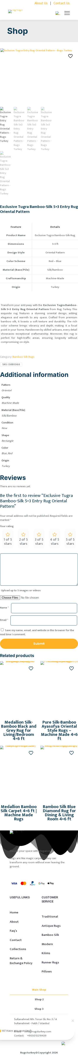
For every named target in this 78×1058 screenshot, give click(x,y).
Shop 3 (39, 1009)
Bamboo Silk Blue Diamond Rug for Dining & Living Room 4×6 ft (59, 813)
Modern (47, 944)
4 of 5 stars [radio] (54, 542)
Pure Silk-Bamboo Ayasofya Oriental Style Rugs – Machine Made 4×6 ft (59, 730)
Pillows (47, 971)
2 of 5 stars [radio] (23, 542)
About (14, 921)
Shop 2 (39, 999)
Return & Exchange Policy (21, 961)
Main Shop (39, 989)
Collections (18, 949)
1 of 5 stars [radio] (8, 542)
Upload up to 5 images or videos (21, 590)
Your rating (7, 526)
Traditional (50, 916)
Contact (16, 940)
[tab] (39, 990)
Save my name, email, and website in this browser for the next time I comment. (37, 632)
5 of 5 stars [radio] (70, 542)
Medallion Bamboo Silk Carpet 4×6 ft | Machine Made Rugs (19, 813)
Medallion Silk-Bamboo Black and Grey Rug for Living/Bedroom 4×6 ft (18, 730)
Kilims (46, 953)
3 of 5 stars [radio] (39, 542)
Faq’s (13, 930)
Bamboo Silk (50, 935)
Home (14, 912)
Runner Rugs (50, 962)
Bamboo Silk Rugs (23, 356)
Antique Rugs (51, 925)
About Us (41, 3)
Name (4, 608)
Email (4, 620)
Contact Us (62, 3)
